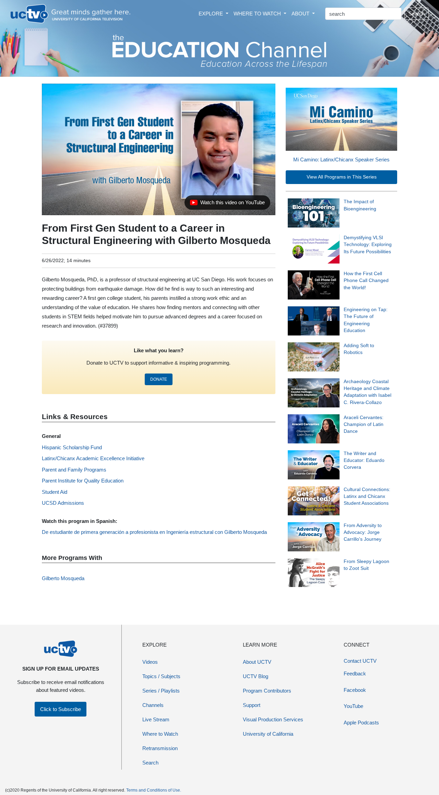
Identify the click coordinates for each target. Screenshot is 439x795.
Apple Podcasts (361, 722)
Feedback (355, 673)
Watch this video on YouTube (227, 204)
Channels (153, 705)
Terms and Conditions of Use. (153, 790)
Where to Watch (160, 734)
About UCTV (257, 662)
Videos (150, 662)
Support (251, 705)
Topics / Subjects (161, 676)
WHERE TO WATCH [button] (258, 13)
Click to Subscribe (60, 709)
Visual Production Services (273, 719)
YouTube (353, 706)
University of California (268, 734)
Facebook (355, 690)
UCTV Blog (255, 676)
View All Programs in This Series (342, 177)
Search (416, 13)
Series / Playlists (161, 691)
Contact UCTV (360, 661)
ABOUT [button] (301, 13)
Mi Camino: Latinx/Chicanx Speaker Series (341, 159)
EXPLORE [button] (211, 13)
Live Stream (155, 719)
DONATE (158, 379)
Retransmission (160, 748)
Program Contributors (267, 691)
